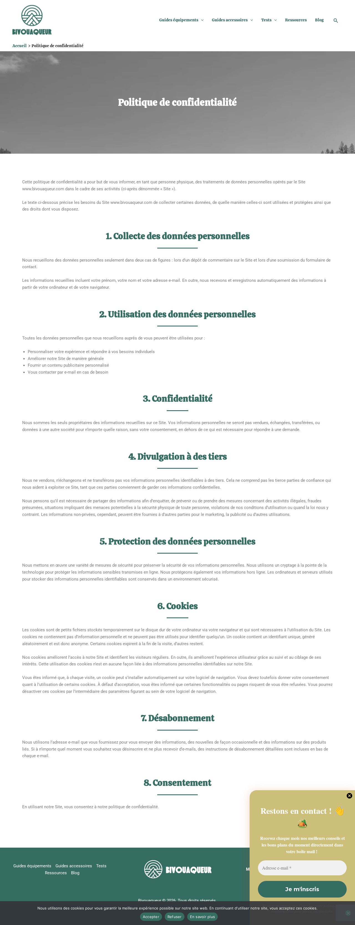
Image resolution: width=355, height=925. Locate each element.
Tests (266, 20)
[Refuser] (348, 913)
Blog (319, 20)
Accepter (151, 916)
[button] (201, 20)
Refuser (175, 916)
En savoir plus (202, 916)
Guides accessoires (230, 20)
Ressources (296, 20)
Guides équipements (178, 20)
